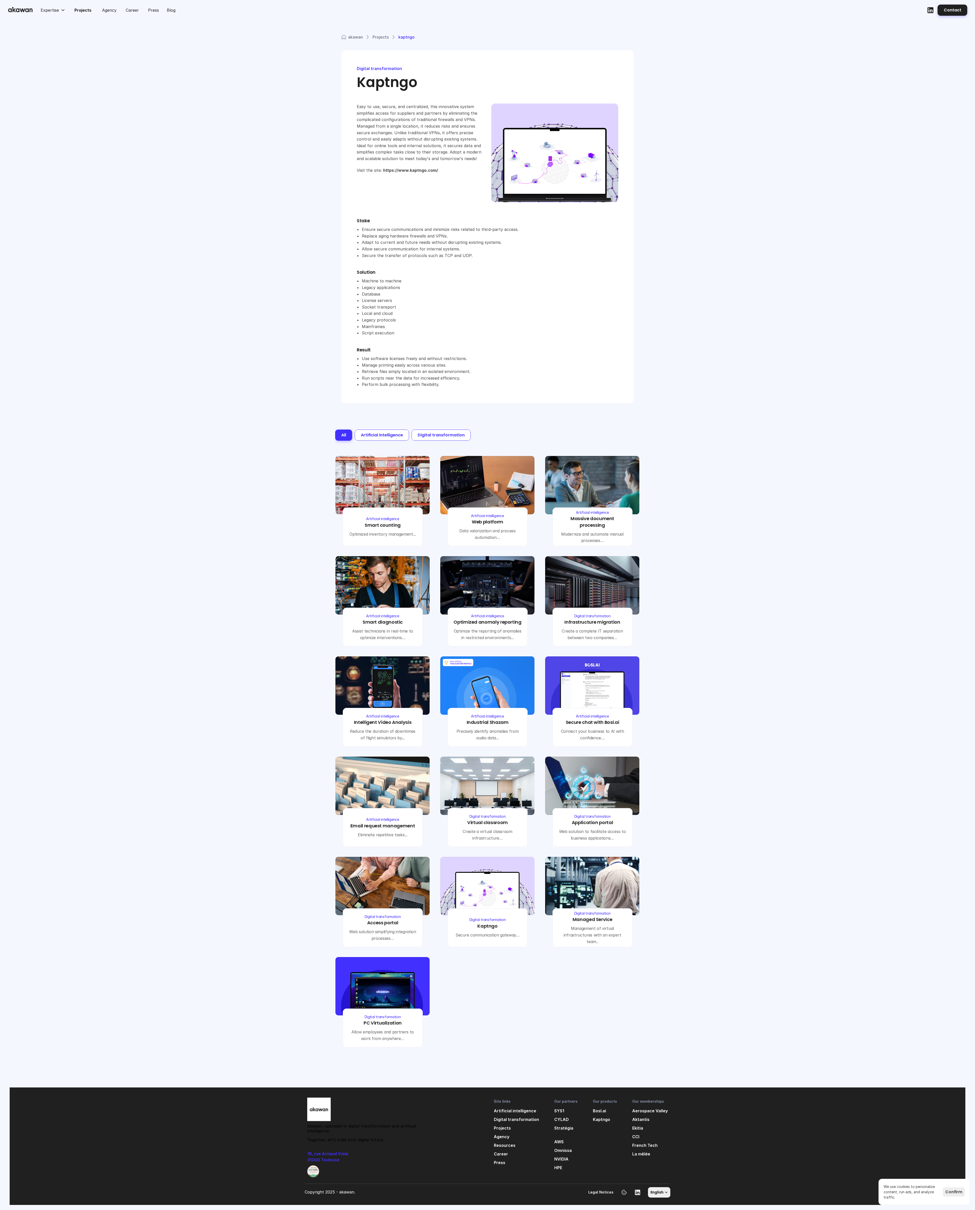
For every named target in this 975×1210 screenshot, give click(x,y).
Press (499, 1162)
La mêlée (641, 1153)
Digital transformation (516, 1119)
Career (501, 1153)
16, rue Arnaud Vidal (328, 1153)
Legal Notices (600, 1192)
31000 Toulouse (323, 1159)
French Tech (645, 1145)
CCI (635, 1136)
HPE (558, 1167)
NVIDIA (561, 1159)
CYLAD (561, 1119)
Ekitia (637, 1128)
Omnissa (563, 1150)
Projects (380, 37)
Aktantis (640, 1119)
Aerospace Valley (650, 1110)
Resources (504, 1145)
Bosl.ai (599, 1110)
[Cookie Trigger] (624, 1192)
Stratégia (563, 1128)
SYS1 (559, 1110)
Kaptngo (601, 1119)
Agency (501, 1136)
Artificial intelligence (515, 1110)
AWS (559, 1141)
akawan (355, 37)
